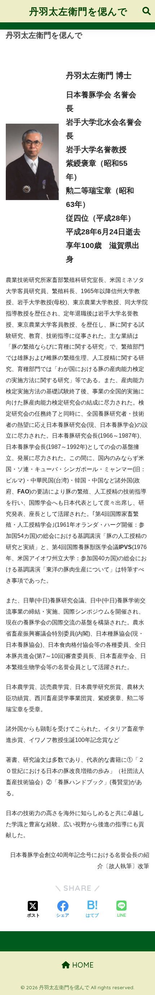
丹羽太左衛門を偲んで (78, 11)
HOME (82, 964)
